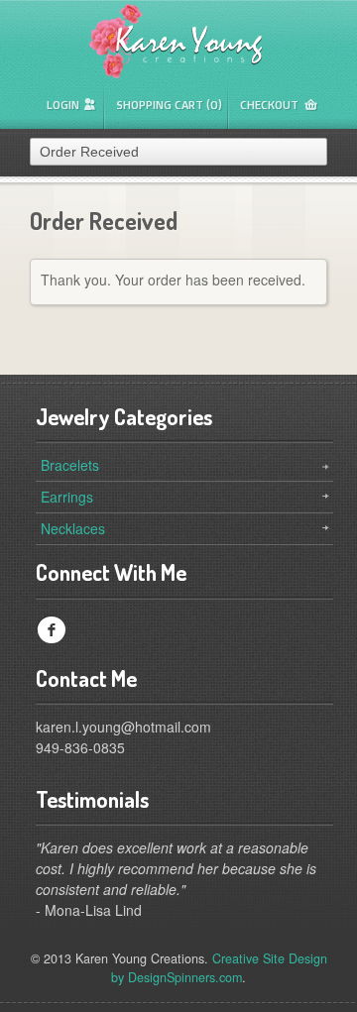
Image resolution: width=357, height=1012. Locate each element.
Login (63, 104)
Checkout (269, 104)
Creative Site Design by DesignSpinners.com (219, 968)
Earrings (67, 496)
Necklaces (73, 528)
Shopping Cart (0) (169, 104)
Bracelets (70, 465)
